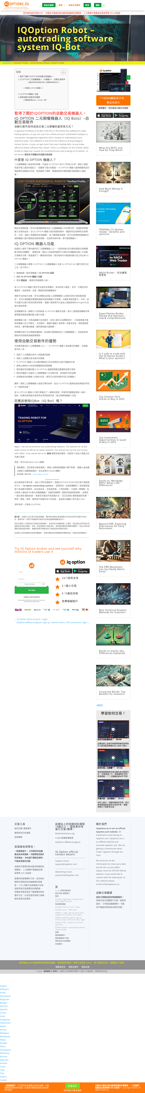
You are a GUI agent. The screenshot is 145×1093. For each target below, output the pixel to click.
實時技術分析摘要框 (63, 941)
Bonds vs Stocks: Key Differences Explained (112, 652)
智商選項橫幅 (60, 904)
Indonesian (5, 1022)
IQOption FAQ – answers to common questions (69, 923)
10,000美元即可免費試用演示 (113, 100)
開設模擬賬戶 (60, 935)
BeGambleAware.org (65, 833)
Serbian (3, 1063)
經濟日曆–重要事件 (22, 828)
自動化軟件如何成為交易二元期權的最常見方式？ (44, 82)
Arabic (3, 992)
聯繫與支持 (60, 967)
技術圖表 (18, 837)
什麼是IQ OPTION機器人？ (33, 88)
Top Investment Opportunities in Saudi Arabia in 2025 (112, 440)
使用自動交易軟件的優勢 (30, 97)
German (4, 1006)
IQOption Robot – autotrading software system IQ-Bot (70, 928)
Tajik (2, 1070)
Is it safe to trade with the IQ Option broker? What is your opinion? (112, 356)
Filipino (3, 1076)
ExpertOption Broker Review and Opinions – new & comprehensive (112, 316)
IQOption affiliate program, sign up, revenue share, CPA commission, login (70, 918)
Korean (3, 1029)
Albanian (4, 1060)
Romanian (5, 1053)
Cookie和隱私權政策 (64, 837)
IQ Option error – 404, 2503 (66, 910)
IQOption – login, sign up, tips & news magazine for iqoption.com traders (69, 914)
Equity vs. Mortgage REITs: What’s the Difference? (111, 483)
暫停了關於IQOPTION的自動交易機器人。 (37, 76)
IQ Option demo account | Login (67, 907)
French (3, 1012)
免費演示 (72, 1086)
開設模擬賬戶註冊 (62, 938)
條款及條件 (73, 967)
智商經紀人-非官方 (51, 971)
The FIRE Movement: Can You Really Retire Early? (111, 569)
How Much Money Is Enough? (111, 190)
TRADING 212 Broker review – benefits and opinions (111, 232)
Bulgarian (4, 999)
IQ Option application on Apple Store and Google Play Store (69, 900)
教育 (57, 896)
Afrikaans (4, 989)
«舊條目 (99, 705)
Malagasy (4, 1033)
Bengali (3, 1002)
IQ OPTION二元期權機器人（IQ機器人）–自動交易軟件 (42, 79)
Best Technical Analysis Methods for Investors (113, 611)
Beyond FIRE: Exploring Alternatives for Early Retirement (112, 526)
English (3, 986)
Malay (3, 1039)
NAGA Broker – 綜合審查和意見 (113, 273)
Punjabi (3, 1043)
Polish (3, 1046)
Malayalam (5, 1036)
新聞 (57, 932)
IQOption (7, 62)
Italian (3, 1026)
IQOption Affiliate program (67, 842)
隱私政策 (85, 967)
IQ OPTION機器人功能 (29, 94)
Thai (2, 1073)
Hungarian (5, 1019)
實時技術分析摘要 (22, 832)
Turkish (3, 1080)
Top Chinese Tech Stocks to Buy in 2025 (111, 398)
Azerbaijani (5, 996)
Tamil (2, 1066)
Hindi (2, 1016)
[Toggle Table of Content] (62, 72)
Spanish (4, 1009)
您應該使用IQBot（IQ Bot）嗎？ (35, 100)
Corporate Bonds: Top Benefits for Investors (112, 693)
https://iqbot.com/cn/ (41, 474)
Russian (4, 1056)
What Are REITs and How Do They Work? (111, 149)
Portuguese (5, 1049)
